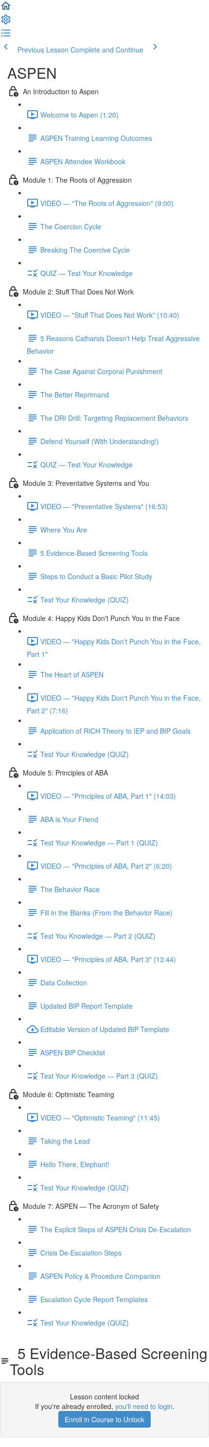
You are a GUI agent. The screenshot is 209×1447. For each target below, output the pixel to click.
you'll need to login (144, 1406)
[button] (6, 9)
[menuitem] (6, 22)
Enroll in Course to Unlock (104, 1419)
